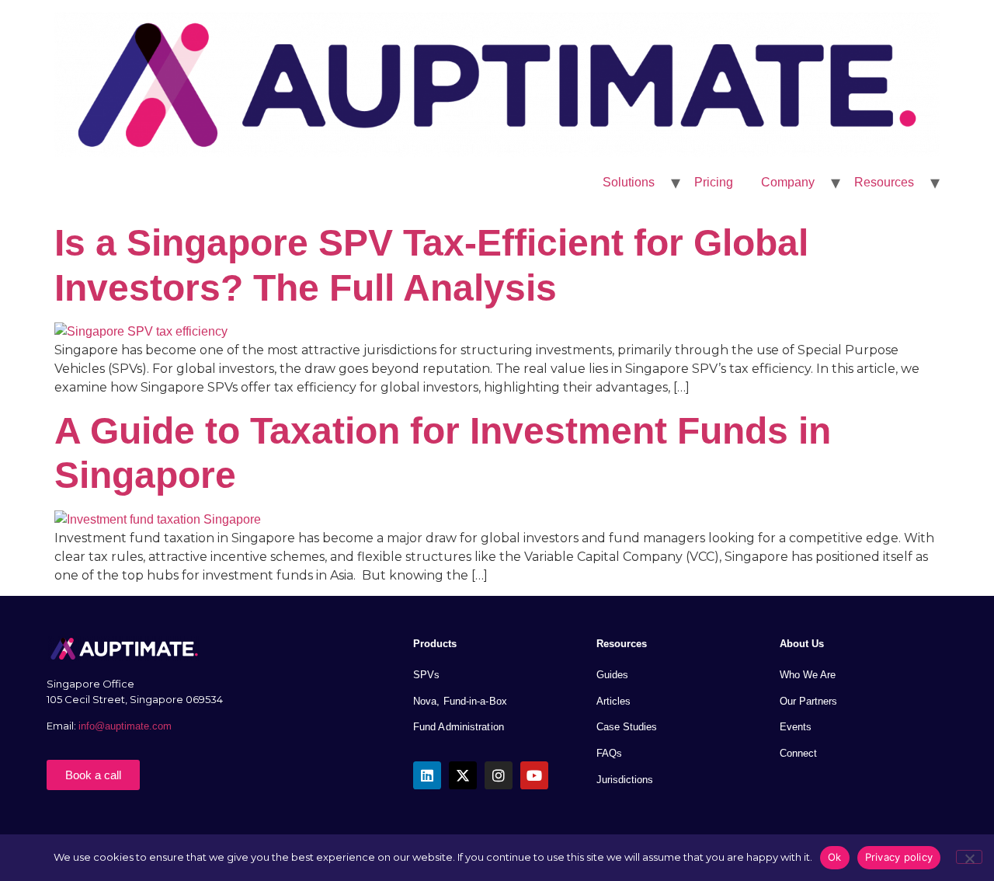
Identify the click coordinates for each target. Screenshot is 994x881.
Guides (612, 675)
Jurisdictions (624, 779)
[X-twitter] (463, 775)
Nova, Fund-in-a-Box (460, 701)
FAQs (609, 753)
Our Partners (808, 701)
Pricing (713, 182)
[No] (969, 857)
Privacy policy (899, 857)
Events (796, 727)
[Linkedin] (427, 775)
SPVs (426, 675)
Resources (884, 182)
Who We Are (808, 675)
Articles (613, 701)
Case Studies (626, 727)
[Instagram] (499, 775)
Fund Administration (458, 727)
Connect (798, 753)
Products (435, 643)
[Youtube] (534, 775)
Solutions (629, 182)
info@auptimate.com (126, 726)
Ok (835, 857)
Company (788, 182)
